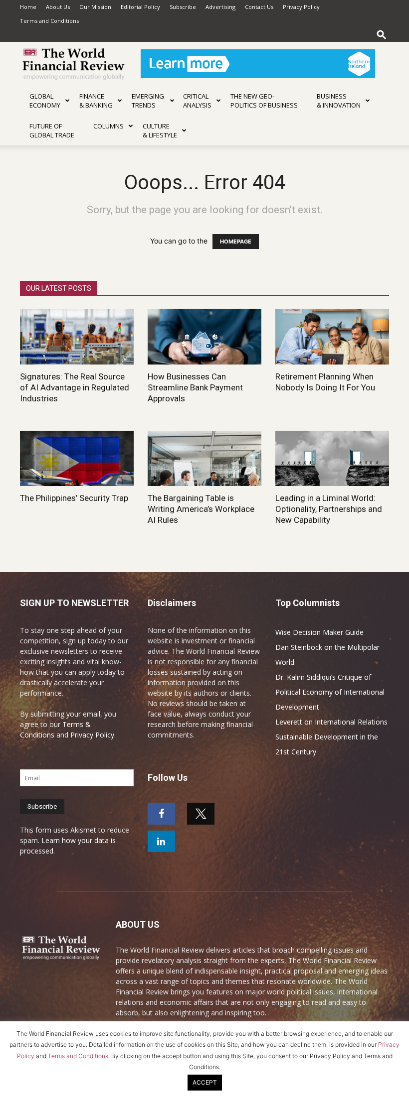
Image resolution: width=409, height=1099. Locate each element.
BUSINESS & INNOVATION (339, 101)
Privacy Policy (301, 6)
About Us (58, 6)
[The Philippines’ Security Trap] (77, 459)
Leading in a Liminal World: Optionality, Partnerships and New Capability (328, 509)
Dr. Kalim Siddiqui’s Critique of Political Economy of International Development (330, 692)
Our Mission (95, 6)
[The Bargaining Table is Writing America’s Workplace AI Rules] (204, 459)
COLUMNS (108, 126)
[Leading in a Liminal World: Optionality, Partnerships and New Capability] (332, 459)
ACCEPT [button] (205, 1082)
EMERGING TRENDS (148, 101)
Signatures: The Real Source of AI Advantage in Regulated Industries (74, 387)
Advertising (220, 6)
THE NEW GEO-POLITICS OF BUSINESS (264, 101)
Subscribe (183, 6)
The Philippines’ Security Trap (74, 498)
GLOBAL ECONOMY (44, 101)
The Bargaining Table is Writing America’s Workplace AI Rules (201, 509)
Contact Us (259, 6)
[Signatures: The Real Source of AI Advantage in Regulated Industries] (77, 337)
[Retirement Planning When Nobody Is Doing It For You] (332, 337)
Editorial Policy (140, 6)
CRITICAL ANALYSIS (197, 101)
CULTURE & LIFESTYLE (160, 130)
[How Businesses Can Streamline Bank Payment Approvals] (204, 337)
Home (28, 6)
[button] (381, 34)
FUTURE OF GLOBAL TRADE (51, 130)
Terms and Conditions (49, 20)
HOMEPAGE (235, 241)
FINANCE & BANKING (96, 101)
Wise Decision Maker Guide (319, 632)
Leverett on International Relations (331, 722)
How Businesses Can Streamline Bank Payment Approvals (195, 387)
